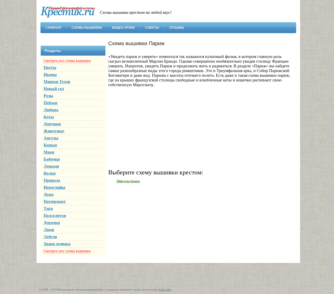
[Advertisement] (199, 127)
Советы (152, 28)
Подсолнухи (55, 215)
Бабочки (52, 159)
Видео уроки (123, 28)
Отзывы (176, 28)
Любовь (51, 110)
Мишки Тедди (57, 81)
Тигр (48, 208)
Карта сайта (165, 289)
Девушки (52, 124)
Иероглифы (54, 187)
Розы (48, 95)
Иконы (50, 74)
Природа (52, 180)
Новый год (54, 88)
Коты (49, 117)
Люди (49, 229)
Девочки (52, 222)
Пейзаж (51, 103)
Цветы (50, 67)
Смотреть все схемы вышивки (67, 61)
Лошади (51, 166)
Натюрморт (55, 201)
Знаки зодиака (57, 244)
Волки (50, 173)
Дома (48, 194)
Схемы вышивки (86, 28)
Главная (53, 28)
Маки (49, 152)
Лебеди (50, 236)
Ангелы (51, 138)
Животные (54, 131)
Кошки (50, 145)
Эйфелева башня (128, 181)
